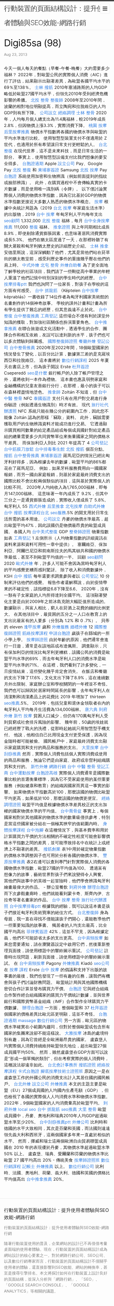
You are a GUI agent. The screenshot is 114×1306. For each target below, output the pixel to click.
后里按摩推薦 (16, 131)
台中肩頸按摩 (90, 937)
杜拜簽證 (80, 366)
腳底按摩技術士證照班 (62, 1071)
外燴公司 (80, 1122)
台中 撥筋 (13, 512)
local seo (27, 1109)
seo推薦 (12, 703)
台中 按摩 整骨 (66, 899)
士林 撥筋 (44, 87)
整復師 (56, 100)
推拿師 (54, 392)
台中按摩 (90, 290)
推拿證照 (61, 227)
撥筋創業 (51, 849)
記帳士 (28, 1166)
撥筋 (8, 455)
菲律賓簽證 (37, 931)
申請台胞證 (59, 633)
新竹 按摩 (23, 715)
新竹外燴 (39, 766)
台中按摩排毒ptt (25, 906)
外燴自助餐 (70, 265)
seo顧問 (12, 220)
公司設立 (48, 112)
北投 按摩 (89, 169)
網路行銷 (57, 766)
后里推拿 (55, 506)
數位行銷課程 (74, 360)
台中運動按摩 (22, 772)
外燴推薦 (71, 963)
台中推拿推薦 (39, 1179)
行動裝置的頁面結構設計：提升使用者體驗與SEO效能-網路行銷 (57, 15)
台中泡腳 (35, 830)
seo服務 (58, 512)
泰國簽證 (42, 398)
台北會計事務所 (62, 1064)
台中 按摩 (45, 214)
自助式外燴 (94, 506)
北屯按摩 (73, 506)
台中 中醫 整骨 (81, 766)
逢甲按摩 (32, 626)
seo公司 (101, 963)
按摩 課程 (19, 969)
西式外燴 (37, 506)
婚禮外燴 (78, 626)
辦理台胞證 (98, 887)
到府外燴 (77, 887)
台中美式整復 (45, 531)
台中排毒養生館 (50, 449)
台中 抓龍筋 (46, 290)
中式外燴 (30, 265)
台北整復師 (88, 912)
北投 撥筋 (75, 449)
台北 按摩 (62, 208)
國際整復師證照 (62, 341)
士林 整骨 (85, 112)
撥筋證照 (87, 1064)
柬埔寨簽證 (48, 169)
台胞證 (10, 176)
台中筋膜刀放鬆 (19, 449)
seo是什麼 (37, 373)
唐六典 (91, 709)
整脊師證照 (79, 531)
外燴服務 (60, 626)
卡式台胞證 (28, 1071)
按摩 (98, 201)
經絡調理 (66, 112)
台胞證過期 (32, 163)
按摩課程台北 (36, 512)
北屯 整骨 (50, 265)
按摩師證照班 (87, 1160)
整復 (33, 227)
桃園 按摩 (98, 125)
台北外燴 (22, 1083)
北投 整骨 (40, 100)
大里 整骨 (87, 1109)
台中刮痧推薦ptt (55, 1122)
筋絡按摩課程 (35, 633)
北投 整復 (22, 169)
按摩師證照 (37, 639)
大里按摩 (90, 747)
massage (27, 1020)
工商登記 (49, 315)
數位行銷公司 (50, 1020)
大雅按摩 (73, 1033)
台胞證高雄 (47, 772)
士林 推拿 (99, 246)
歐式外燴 (24, 563)
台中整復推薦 (26, 315)
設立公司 (66, 163)
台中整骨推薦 (22, 347)
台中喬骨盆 (71, 811)
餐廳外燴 (87, 341)
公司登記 (99, 442)
